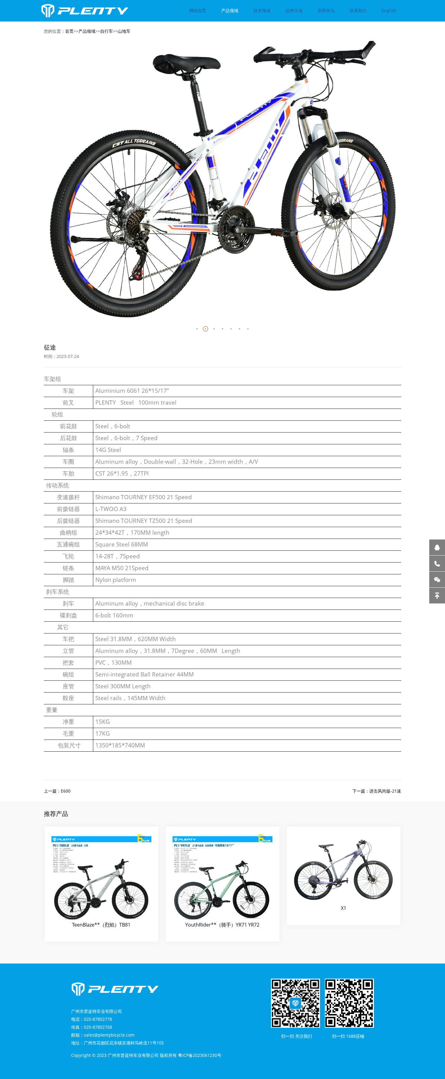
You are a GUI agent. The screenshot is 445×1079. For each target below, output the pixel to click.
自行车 (106, 31)
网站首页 (197, 10)
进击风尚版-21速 (385, 791)
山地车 (124, 31)
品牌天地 (293, 10)
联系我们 (358, 10)
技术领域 (261, 10)
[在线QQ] (437, 547)
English (389, 10)
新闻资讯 (326, 10)
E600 (66, 791)
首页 (69, 31)
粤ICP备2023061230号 (199, 1055)
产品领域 (229, 10)
